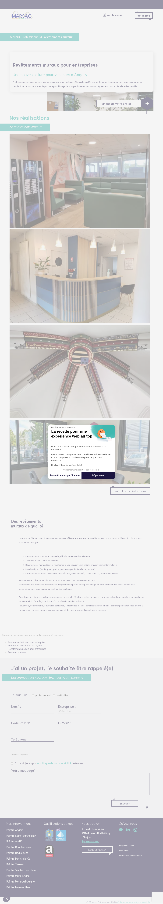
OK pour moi (98, 475)
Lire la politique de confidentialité (66, 465)
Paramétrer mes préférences (65, 475)
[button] (7, 898)
